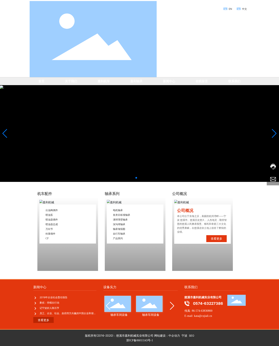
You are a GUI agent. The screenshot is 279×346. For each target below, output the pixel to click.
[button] (136, 178)
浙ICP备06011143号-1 (139, 340)
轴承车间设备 (125, 314)
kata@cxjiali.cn (202, 315)
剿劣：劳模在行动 (49, 302)
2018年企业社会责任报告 (53, 297)
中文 (244, 8)
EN (230, 8)
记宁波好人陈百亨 (49, 307)
